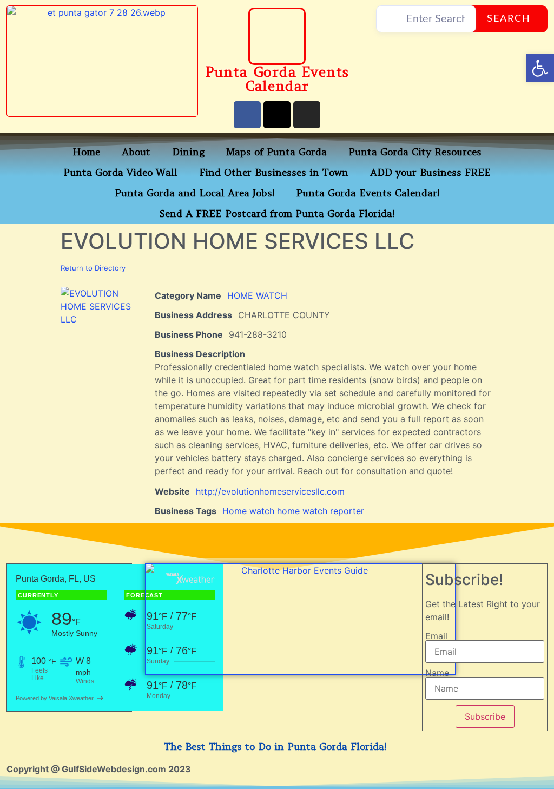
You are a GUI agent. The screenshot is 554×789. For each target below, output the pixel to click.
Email (436, 636)
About (136, 152)
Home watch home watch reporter (293, 510)
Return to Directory (93, 268)
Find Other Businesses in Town (273, 172)
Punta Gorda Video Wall (120, 172)
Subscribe (485, 716)
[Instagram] (306, 114)
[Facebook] (247, 114)
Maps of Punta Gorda (276, 152)
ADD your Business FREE (430, 172)
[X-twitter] (277, 114)
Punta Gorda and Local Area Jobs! (194, 193)
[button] (540, 68)
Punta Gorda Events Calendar (277, 79)
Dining (188, 152)
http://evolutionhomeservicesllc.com (270, 491)
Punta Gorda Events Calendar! (367, 193)
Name (437, 672)
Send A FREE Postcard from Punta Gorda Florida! (277, 213)
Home (86, 152)
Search (509, 19)
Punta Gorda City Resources (415, 152)
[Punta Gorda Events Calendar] (277, 36)
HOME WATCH (257, 295)
